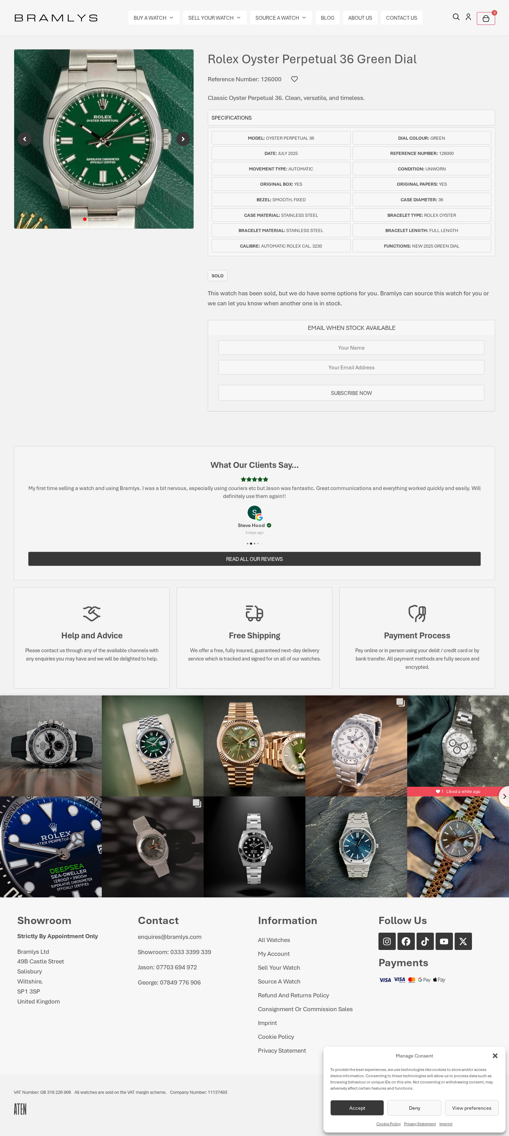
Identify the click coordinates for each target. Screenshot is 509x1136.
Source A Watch (279, 981)
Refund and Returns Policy (293, 995)
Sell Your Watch (279, 967)
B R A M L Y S (56, 17)
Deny (414, 1108)
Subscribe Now (351, 392)
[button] (495, 1055)
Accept (357, 1108)
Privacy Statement (420, 1123)
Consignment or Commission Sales (305, 1009)
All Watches (274, 939)
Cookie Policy (388, 1123)
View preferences (471, 1108)
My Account (274, 953)
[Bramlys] (104, 139)
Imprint (446, 1123)
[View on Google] (254, 512)
